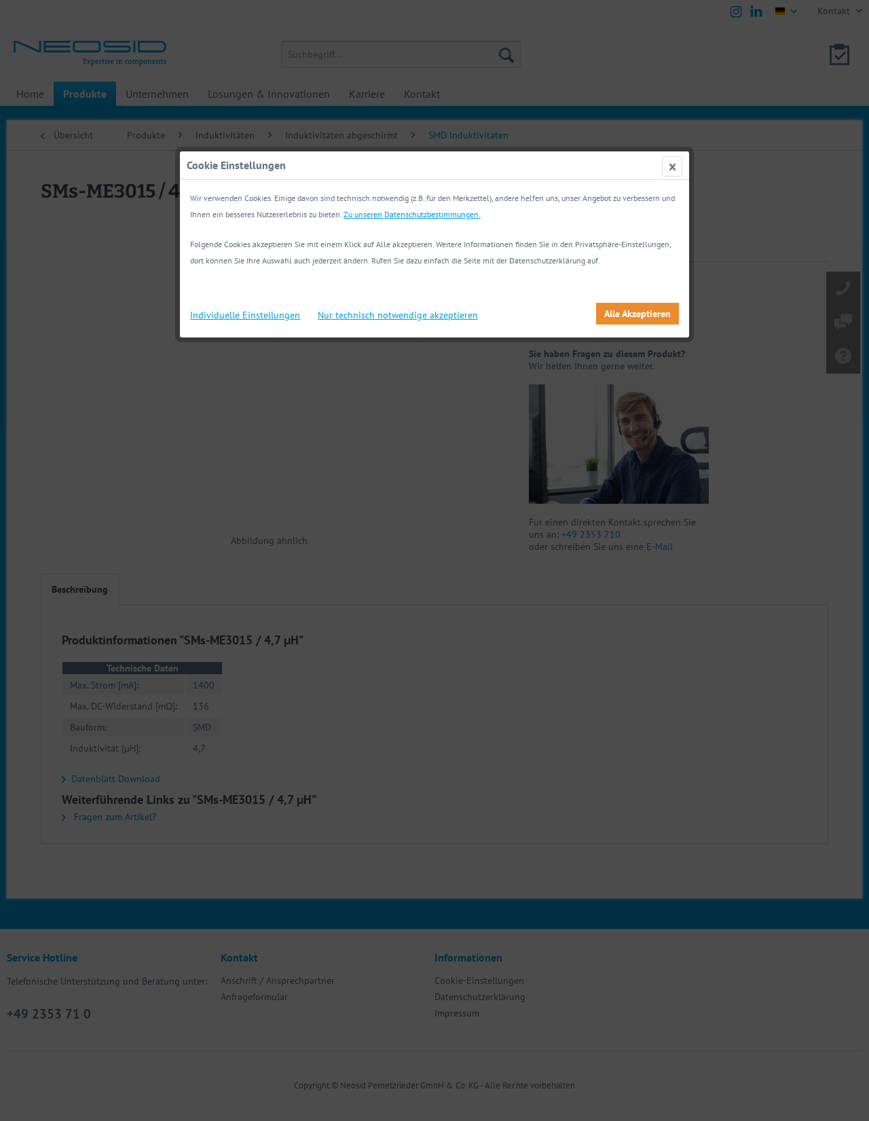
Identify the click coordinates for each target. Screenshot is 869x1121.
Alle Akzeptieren (637, 314)
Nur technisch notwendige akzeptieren (398, 315)
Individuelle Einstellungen (245, 315)
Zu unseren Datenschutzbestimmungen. (412, 214)
